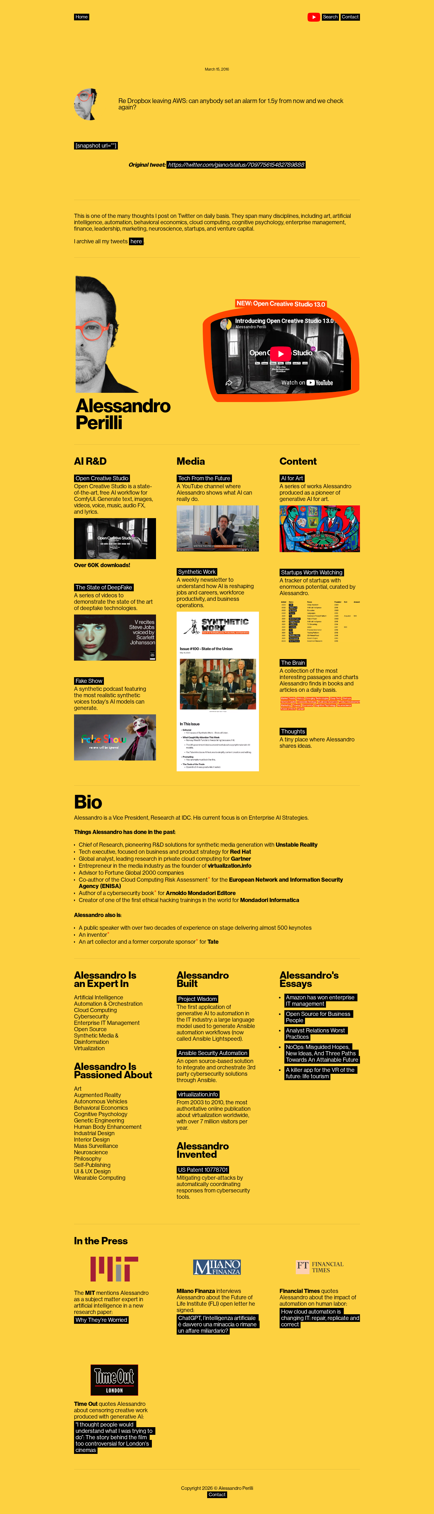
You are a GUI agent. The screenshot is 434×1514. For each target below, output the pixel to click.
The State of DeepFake (104, 587)
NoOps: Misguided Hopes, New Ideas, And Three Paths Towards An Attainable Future (322, 1053)
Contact (350, 17)
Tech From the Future (204, 478)
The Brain (293, 663)
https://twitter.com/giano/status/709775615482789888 (236, 165)
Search (330, 17)
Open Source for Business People (319, 1017)
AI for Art (292, 478)
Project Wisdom (197, 999)
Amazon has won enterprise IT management (321, 1001)
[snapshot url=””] (96, 146)
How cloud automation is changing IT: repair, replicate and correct (321, 1318)
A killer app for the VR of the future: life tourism (321, 1073)
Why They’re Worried (101, 1320)
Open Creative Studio (102, 478)
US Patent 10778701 (202, 1170)
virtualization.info (198, 1094)
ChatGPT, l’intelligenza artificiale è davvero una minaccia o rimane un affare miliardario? (218, 1324)
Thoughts (293, 731)
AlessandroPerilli (123, 415)
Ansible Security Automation (213, 1053)
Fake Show (89, 681)
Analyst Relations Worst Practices (316, 1034)
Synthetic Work (197, 572)
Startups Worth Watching (311, 572)
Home (82, 17)
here (136, 241)
